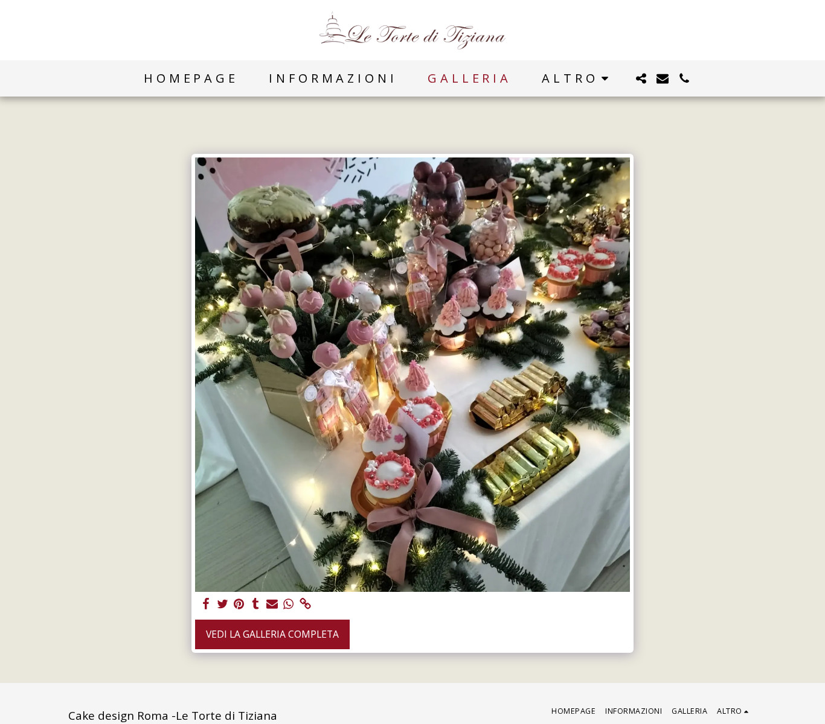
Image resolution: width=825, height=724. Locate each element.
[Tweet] (222, 604)
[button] (641, 78)
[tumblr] (255, 604)
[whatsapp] (289, 604)
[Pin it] (239, 604)
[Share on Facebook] (206, 604)
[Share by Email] (272, 604)
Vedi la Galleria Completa (272, 634)
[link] (305, 604)
